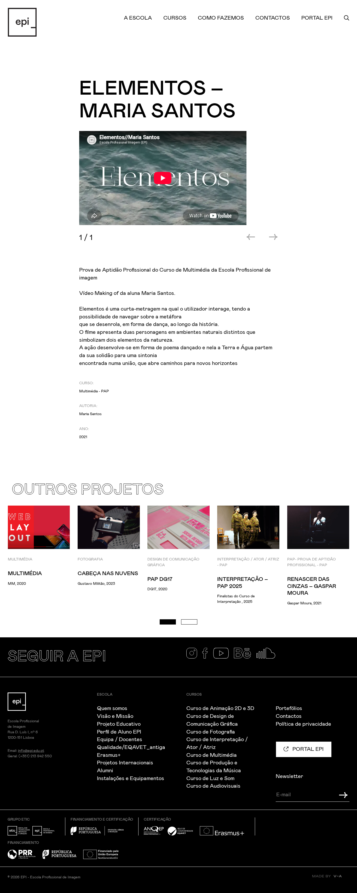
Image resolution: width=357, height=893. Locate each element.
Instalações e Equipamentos (130, 778)
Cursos (174, 18)
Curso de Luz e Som (210, 778)
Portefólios (289, 708)
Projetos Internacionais (125, 762)
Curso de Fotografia (210, 732)
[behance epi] (245, 657)
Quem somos (112, 708)
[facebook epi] (207, 657)
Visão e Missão (115, 716)
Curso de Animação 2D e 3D (220, 708)
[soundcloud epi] (268, 657)
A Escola (138, 18)
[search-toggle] (346, 18)
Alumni (105, 770)
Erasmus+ (109, 755)
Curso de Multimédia (211, 755)
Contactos (272, 18)
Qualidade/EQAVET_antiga (131, 747)
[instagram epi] (194, 657)
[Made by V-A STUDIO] (330, 880)
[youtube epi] (223, 657)
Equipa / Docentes (119, 739)
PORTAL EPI (307, 749)
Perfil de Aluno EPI (119, 732)
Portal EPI (316, 18)
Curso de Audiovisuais (213, 786)
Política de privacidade (303, 724)
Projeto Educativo (119, 724)
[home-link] (22, 22)
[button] (168, 622)
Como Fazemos (221, 18)
